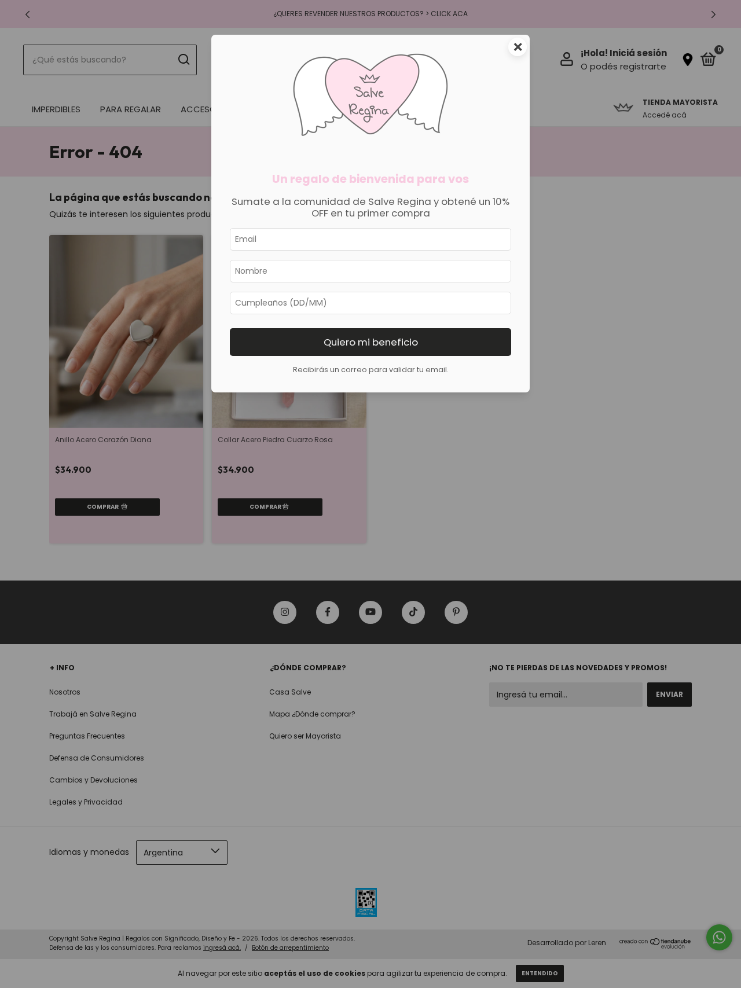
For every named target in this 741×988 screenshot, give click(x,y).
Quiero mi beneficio (371, 342)
